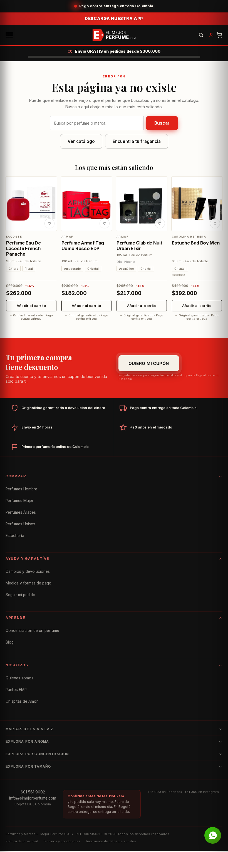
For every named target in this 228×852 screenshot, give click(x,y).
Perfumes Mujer (19, 500)
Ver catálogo (81, 141)
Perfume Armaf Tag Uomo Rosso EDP (82, 245)
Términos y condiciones (61, 841)
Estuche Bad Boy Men (196, 243)
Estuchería (15, 535)
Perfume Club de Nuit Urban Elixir (139, 245)
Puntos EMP (16, 689)
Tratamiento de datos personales (110, 841)
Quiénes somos (19, 678)
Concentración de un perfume (32, 630)
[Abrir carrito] (219, 35)
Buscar (162, 123)
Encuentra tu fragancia (137, 141)
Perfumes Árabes (21, 512)
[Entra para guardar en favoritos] (49, 223)
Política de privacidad (22, 841)
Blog (10, 642)
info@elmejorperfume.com (32, 798)
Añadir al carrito (31, 306)
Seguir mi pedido (20, 595)
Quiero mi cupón (148, 363)
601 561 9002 (33, 792)
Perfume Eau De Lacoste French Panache (23, 248)
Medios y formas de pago (28, 583)
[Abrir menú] (9, 35)
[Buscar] (201, 35)
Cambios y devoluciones (28, 571)
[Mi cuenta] (211, 35)
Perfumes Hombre (21, 489)
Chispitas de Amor (22, 701)
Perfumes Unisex (20, 524)
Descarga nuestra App (114, 18)
